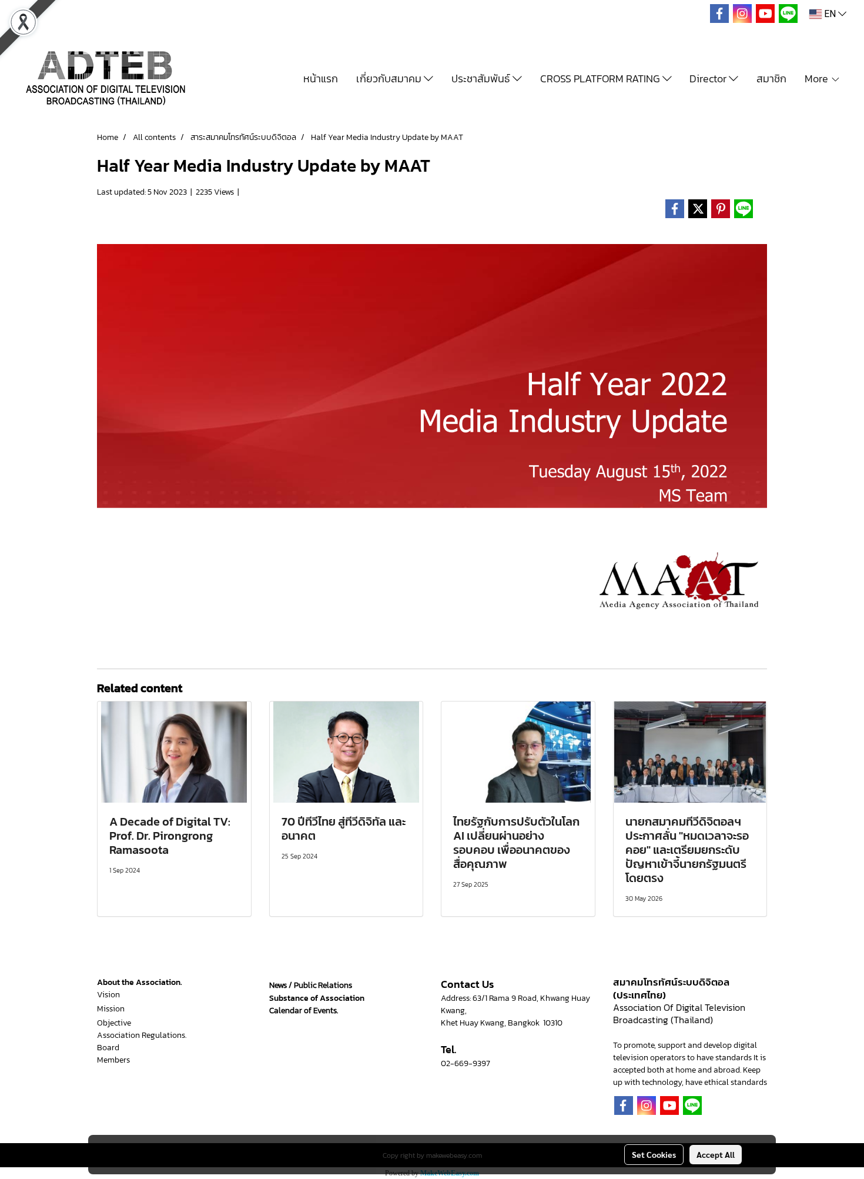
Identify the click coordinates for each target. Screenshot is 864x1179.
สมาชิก (771, 78)
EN (830, 13)
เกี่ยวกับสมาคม (390, 78)
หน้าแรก (320, 78)
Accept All (715, 1154)
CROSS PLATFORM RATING (601, 78)
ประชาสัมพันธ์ (482, 78)
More (817, 78)
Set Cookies (654, 1154)
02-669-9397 (465, 1063)
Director (709, 78)
